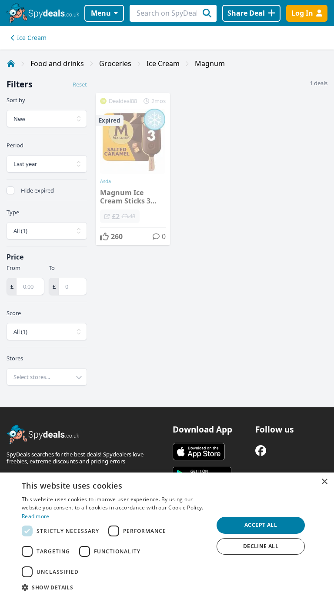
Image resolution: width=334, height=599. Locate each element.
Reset (80, 84)
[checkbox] (10, 190)
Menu (101, 13)
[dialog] (167, 536)
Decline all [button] (260, 546)
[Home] (11, 63)
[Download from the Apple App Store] (199, 451)
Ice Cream (32, 37)
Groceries (115, 63)
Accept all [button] (260, 525)
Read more (36, 516)
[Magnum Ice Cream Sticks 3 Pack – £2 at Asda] (133, 169)
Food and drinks (57, 63)
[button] (115, 587)
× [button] (324, 482)
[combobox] (47, 377)
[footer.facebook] (260, 450)
